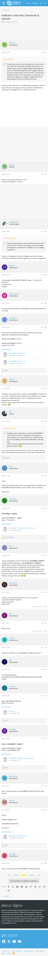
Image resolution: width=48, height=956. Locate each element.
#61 (45, 52)
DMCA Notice (40, 951)
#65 (45, 303)
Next (31, 875)
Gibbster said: (9, 238)
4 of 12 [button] (24, 875)
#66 (45, 327)
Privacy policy (29, 951)
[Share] (41, 52)
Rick (4, 22)
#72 (45, 592)
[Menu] (3, 3)
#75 (45, 669)
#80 (45, 863)
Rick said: (7, 59)
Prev (16, 875)
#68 (45, 421)
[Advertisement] (24, 31)
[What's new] (41, 3)
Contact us (5, 951)
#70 (45, 508)
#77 (45, 739)
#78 (45, 786)
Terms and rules (17, 951)
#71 (45, 555)
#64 (45, 275)
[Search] (45, 3)
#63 (45, 231)
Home (9, 953)
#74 (45, 648)
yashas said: (8, 428)
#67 (45, 389)
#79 (45, 810)
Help (3, 953)
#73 (45, 623)
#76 (45, 696)
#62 (45, 174)
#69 (45, 476)
